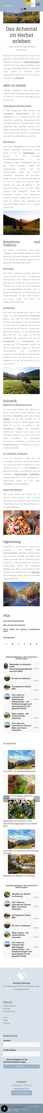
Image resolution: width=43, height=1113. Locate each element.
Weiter (37, 799)
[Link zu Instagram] (32, 1106)
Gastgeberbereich (9, 1006)
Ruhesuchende (21, 50)
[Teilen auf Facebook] (6, 644)
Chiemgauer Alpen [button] (32, 62)
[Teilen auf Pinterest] (25, 644)
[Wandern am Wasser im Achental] (21, 864)
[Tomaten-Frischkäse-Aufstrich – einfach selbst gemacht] (21, 784)
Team (5, 1017)
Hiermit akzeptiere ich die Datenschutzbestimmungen (15, 1060)
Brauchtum (32, 47)
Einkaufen (8, 484)
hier (38, 575)
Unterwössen (29, 153)
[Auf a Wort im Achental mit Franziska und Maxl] (21, 839)
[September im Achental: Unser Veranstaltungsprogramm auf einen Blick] (21, 809)
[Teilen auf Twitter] (12, 644)
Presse (5, 1020)
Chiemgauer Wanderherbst (16, 113)
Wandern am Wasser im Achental (19, 875)
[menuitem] (25, 1109)
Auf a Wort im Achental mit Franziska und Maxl (21, 852)
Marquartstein (21, 474)
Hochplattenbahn (9, 1011)
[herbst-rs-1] (21, 17)
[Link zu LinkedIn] (38, 1106)
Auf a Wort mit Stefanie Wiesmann (19, 771)
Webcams (6, 1023)
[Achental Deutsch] (25, 10)
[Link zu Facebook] (28, 1106)
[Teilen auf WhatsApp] (19, 644)
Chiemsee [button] (36, 572)
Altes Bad (6, 1009)
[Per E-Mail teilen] (37, 644)
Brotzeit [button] (6, 419)
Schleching (34, 474)
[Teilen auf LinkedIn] (31, 644)
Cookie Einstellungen (21, 1092)
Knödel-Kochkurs (10, 444)
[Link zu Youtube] (35, 1106)
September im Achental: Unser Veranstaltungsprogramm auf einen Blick (20, 823)
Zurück (6, 799)
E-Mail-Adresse (9, 1050)
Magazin (14, 507)
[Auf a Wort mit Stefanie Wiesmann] (21, 759)
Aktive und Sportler (15, 47)
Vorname (7, 1040)
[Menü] (37, 4)
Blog (25, 47)
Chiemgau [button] (19, 78)
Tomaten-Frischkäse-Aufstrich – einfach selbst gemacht (18, 797)
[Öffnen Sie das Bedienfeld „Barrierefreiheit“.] (4, 1108)
